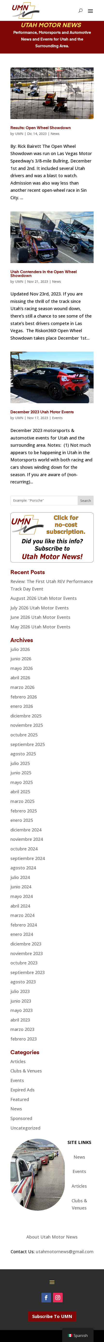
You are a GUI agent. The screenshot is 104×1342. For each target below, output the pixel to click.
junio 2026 (20, 659)
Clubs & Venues (26, 1071)
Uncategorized (25, 1128)
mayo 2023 (21, 1010)
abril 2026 (20, 677)
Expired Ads (22, 1090)
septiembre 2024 (27, 858)
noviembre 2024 (26, 839)
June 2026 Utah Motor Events (40, 617)
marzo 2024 (22, 915)
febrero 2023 (23, 1039)
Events (57, 417)
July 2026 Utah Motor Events (39, 608)
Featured (19, 1099)
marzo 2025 (22, 801)
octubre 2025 (23, 735)
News (55, 133)
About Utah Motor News (52, 1237)
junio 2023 (20, 1001)
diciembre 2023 (25, 944)
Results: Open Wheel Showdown (40, 128)
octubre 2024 (23, 849)
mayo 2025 (21, 782)
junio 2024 (20, 887)
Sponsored (21, 1118)
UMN (19, 133)
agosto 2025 (23, 754)
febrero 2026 (23, 697)
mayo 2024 (21, 896)
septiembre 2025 (27, 744)
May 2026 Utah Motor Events (40, 627)
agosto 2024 (23, 868)
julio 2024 (20, 877)
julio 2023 (20, 991)
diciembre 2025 (25, 716)
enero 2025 (21, 820)
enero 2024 (21, 934)
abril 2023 (20, 1020)
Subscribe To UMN (52, 1316)
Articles (18, 1061)
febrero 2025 (23, 811)
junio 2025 (20, 773)
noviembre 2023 (26, 953)
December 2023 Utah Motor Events (42, 412)
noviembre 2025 (26, 725)
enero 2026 (21, 706)
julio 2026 (20, 649)
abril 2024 (20, 906)
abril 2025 (20, 791)
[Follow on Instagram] (58, 1297)
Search (85, 500)
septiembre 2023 (27, 972)
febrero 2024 (23, 925)
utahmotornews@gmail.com (65, 1251)
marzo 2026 (22, 687)
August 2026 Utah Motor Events (43, 598)
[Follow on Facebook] (46, 1297)
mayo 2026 (21, 668)
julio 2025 (20, 763)
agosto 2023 (23, 982)
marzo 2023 (22, 1029)
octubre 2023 (23, 963)
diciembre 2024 (25, 830)
